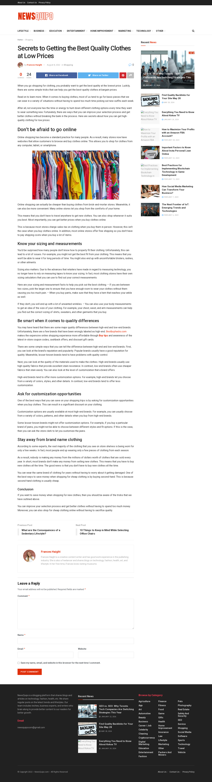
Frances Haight (34, 65)
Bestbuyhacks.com (116, 331)
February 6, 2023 (170, 215)
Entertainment (76, 31)
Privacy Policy (44, 3)
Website (82, 649)
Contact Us (32, 3)
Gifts (160, 717)
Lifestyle (23, 31)
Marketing (124, 31)
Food (161, 709)
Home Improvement (101, 31)
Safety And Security (183, 714)
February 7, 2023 (170, 197)
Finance (162, 701)
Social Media (184, 732)
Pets (180, 701)
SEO (180, 720)
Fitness (162, 705)
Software (182, 736)
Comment (24, 595)
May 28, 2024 (168, 102)
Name (22, 634)
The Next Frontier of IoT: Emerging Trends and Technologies (175, 207)
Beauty (142, 717)
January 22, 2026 (152, 85)
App (140, 705)
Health (161, 721)
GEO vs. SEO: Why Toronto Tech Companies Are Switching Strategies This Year (167, 77)
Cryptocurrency (147, 737)
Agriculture (144, 701)
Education (55, 31)
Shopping (29, 40)
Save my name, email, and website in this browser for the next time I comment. (61, 663)
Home (20, 40)
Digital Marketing (144, 743)
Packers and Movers (164, 753)
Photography (184, 705)
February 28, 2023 (171, 140)
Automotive (145, 713)
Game (161, 713)
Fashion (143, 756)
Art (140, 709)
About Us (21, 3)
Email (21, 648)
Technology (143, 31)
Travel (181, 748)
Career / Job (145, 725)
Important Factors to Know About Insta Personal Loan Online (176, 150)
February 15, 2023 (171, 179)
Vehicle (181, 752)
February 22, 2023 (171, 158)
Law (160, 736)
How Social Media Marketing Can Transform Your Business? (177, 189)
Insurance (163, 732)
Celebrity (143, 729)
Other (159, 31)
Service (182, 724)
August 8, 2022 (53, 65)
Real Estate (183, 709)
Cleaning (143, 733)
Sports (181, 740)
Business (39, 31)
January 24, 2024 (171, 120)
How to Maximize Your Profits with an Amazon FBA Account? (178, 132)
